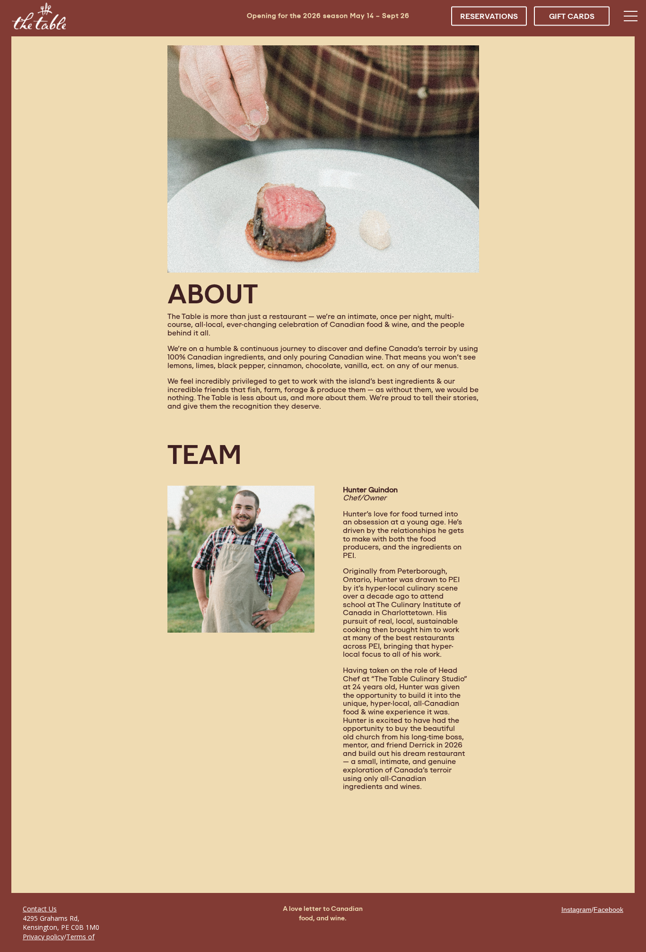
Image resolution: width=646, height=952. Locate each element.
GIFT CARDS (571, 15)
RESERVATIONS (489, 15)
